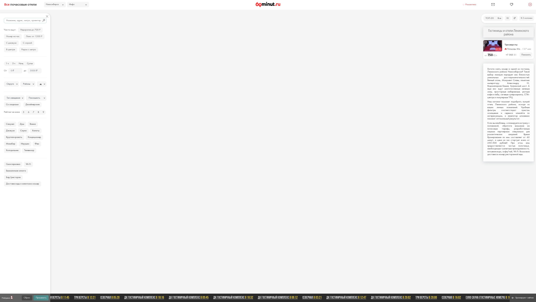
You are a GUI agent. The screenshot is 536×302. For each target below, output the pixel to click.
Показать (526, 55)
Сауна (23, 131)
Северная (104, 297)
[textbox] (11, 84)
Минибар (10, 144)
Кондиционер (34, 137)
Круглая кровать (14, 137)
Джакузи (10, 131)
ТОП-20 (489, 18)
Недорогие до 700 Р (30, 30)
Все (499, 18)
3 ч (13, 63)
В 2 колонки (526, 18)
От (5, 71)
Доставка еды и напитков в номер (22, 184)
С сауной (27, 43)
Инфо (72, 4)
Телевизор (29, 150)
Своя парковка (13, 164)
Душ (22, 124)
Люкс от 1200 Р (34, 36)
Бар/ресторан (13, 177)
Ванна (33, 124)
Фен (37, 144)
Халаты (35, 131)
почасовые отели (20, 4)
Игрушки (25, 144)
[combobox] (11, 84)
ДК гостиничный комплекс (139, 297)
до (25, 71)
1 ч (7, 63)
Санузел (10, 124)
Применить (41, 298)
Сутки (30, 63)
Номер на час (13, 36)
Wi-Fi (28, 164)
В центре (10, 50)
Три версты (510, 45)
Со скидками (12, 104)
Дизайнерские (33, 104)
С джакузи (11, 43)
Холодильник (12, 150)
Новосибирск (52, 4)
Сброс (27, 298)
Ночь (21, 63)
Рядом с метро (28, 50)
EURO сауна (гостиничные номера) (485, 297)
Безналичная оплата (16, 171)
